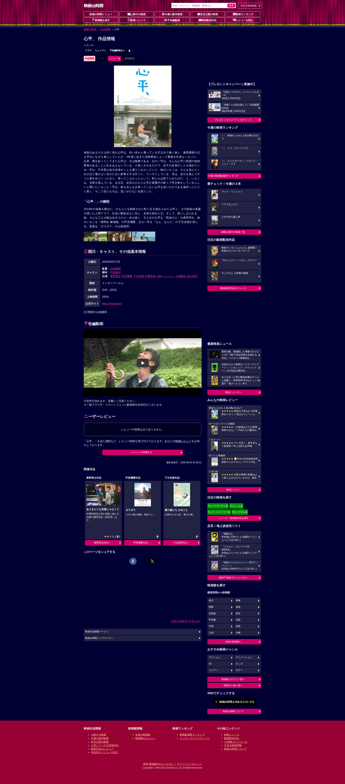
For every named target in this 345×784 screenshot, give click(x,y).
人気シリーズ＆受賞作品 (105, 745)
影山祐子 (192, 276)
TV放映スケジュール (235, 741)
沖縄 (238, 632)
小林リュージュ (165, 276)
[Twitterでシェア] (152, 561)
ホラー (239, 670)
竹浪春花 (115, 272)
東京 (211, 600)
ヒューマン (100, 50)
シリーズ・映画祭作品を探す (233, 518)
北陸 (238, 620)
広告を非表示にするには (185, 621)
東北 (238, 613)
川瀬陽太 (181, 276)
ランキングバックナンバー (195, 738)
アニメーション (244, 657)
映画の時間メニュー (101, 14)
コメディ (213, 670)
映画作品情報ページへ (97, 631)
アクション (214, 657)
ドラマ (88, 50)
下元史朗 (138, 276)
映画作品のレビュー (102, 748)
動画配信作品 (209, 20)
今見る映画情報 (233, 745)
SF (210, 664)
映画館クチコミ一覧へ (233, 679)
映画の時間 (90, 29)
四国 (238, 626)
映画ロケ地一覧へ (233, 685)
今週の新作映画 (173, 14)
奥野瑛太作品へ (102, 542)
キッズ (239, 664)
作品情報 (105, 29)
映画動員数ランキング (192, 734)
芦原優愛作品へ (141, 542)
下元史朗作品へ (181, 542)
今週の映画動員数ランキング (223, 175)
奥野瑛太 (115, 276)
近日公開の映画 (209, 14)
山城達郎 (115, 268)
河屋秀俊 (150, 276)
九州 (211, 632)
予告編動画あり (117, 50)
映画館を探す (102, 20)
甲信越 (212, 620)
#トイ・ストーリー (218, 512)
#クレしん (235, 506)
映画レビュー (233, 489)
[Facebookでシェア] (133, 561)
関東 (238, 600)
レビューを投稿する (141, 452)
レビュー (113, 58)
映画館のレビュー (145, 738)
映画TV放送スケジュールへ (233, 577)
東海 (238, 607)
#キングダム (238, 512)
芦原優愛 (127, 276)
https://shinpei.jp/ (112, 303)
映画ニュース (138, 20)
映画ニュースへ (233, 392)
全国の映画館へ (233, 641)
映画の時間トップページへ (99, 638)
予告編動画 (173, 20)
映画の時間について (233, 711)
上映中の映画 (138, 14)
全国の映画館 (142, 734)
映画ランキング (244, 14)
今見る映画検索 (248, 5)
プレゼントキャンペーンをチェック (233, 119)
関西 (211, 607)
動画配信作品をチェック (233, 288)
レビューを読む (244, 20)
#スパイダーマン (217, 506)
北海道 (212, 613)
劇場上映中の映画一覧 (233, 232)
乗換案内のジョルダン (161, 764)
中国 (211, 626)
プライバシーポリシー (189, 764)
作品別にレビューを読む (105, 752)
